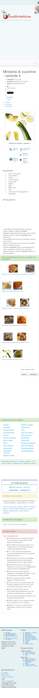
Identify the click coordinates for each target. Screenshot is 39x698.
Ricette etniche (17, 463)
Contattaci (5, 673)
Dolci (26, 643)
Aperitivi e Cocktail (27, 425)
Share (9, 99)
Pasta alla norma (24, 308)
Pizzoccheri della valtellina (9, 325)
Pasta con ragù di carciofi (22, 342)
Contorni (6, 435)
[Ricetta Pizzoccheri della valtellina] (9, 319)
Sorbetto (16, 524)
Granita (10, 524)
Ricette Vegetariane (12, 638)
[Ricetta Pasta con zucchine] (7, 353)
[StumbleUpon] (8, 86)
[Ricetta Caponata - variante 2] (19, 487)
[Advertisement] (19, 40)
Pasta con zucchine (7, 359)
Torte (23, 430)
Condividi (10, 97)
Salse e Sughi (7, 448)
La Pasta (8, 639)
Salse (26, 663)
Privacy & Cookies (7, 677)
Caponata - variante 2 (19, 490)
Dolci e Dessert (8, 446)
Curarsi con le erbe (31, 665)
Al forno (5, 507)
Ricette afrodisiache (27, 451)
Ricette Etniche (10, 635)
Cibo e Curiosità (30, 653)
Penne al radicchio (30, 274)
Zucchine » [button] (33, 374)
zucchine (22, 558)
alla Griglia (15, 509)
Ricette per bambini (27, 446)
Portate (21, 461)
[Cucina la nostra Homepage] (2, 62)
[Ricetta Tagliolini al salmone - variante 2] (10, 302)
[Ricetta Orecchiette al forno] (17, 285)
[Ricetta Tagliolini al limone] (6, 285)
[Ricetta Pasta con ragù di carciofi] (21, 336)
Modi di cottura (29, 659)
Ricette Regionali (11, 634)
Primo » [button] (24, 374)
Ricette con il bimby (30, 463)
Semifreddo (23, 524)
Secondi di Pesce (8, 433)
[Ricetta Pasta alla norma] (24, 302)
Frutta (5, 443)
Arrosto (26, 507)
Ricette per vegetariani (28, 443)
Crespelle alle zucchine (8, 342)
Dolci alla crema (26, 435)
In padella (30, 509)
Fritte (10, 509)
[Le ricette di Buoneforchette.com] (19, 7)
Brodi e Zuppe (7, 440)
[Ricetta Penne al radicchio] (30, 268)
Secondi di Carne (8, 430)
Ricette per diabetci (27, 448)
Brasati (5, 509)
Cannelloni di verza (17, 359)
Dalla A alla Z (14, 461)
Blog (26, 655)
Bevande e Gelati (8, 455)
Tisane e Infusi (29, 664)
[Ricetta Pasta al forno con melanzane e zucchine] (13, 268)
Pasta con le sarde (21, 325)
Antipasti (6, 425)
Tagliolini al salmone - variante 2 (11, 308)
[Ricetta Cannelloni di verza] (17, 353)
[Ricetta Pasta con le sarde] (21, 319)
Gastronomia (25, 427)
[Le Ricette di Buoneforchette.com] (16, 14)
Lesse (20, 511)
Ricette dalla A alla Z (11, 636)
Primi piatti (6, 427)
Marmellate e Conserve (7, 452)
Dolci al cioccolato (27, 433)
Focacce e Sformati (9, 438)
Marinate (6, 511)
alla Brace (32, 507)
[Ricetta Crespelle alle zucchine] (8, 336)
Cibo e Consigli (29, 652)
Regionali (28, 461)
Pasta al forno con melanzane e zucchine (13, 274)
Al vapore (20, 507)
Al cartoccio (12, 507)
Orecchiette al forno (17, 291)
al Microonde (14, 511)
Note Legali (5, 675)
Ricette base (25, 438)
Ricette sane (25, 440)
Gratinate (23, 509)
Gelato (5, 524)
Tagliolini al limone (7, 291)
